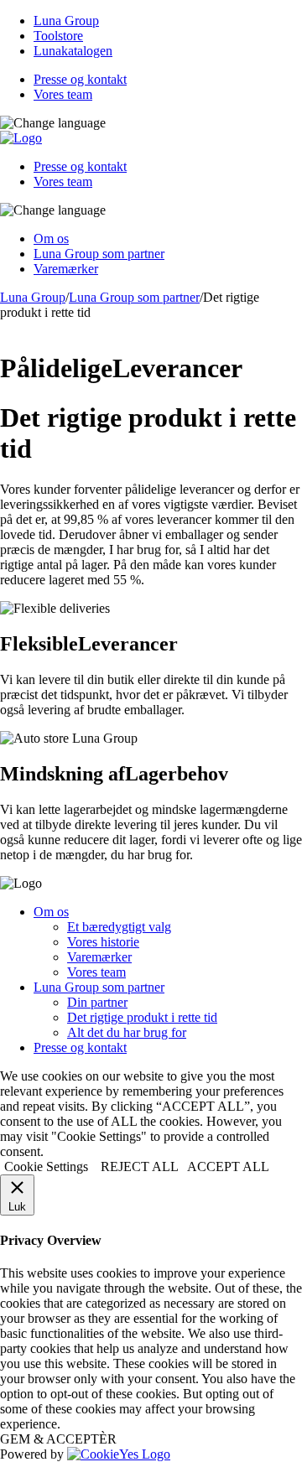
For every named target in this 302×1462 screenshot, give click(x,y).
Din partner (97, 1002)
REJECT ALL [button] (140, 1166)
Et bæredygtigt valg (119, 927)
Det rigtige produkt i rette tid (142, 1017)
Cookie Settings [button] (46, 1166)
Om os (51, 238)
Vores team (63, 94)
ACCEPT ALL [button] (228, 1166)
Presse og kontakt (80, 79)
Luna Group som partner (99, 253)
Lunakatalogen (73, 51)
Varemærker (66, 269)
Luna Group (66, 20)
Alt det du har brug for (126, 1032)
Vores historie (103, 942)
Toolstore (58, 36)
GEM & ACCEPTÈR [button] (58, 1439)
